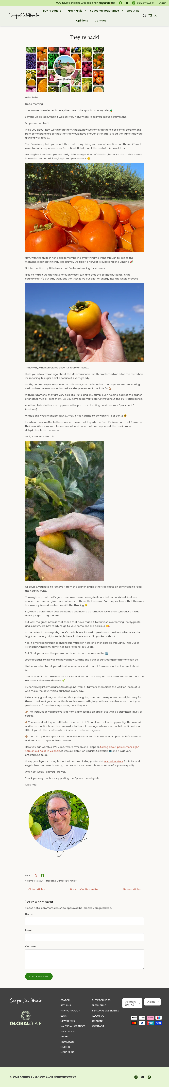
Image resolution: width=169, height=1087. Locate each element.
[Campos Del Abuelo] (24, 15)
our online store (113, 761)
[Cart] (150, 16)
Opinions (82, 20)
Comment (31, 946)
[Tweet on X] (36, 875)
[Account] (154, 16)
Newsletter (68, 1021)
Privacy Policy (70, 1010)
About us (133, 11)
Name (29, 914)
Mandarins (67, 1052)
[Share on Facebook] (42, 875)
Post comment (38, 976)
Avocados (68, 1031)
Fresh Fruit (75, 11)
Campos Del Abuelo (33, 1077)
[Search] (145, 16)
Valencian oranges (73, 1026)
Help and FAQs (107, 3)
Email (28, 930)
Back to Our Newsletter (84, 889)
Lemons (65, 1047)
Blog (64, 1015)
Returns (66, 1005)
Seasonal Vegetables (104, 11)
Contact (100, 20)
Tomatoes (67, 1042)
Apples (65, 1036)
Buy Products (52, 11)
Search (65, 1000)
